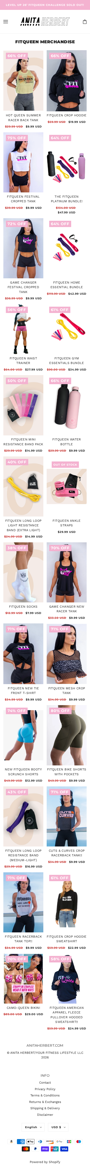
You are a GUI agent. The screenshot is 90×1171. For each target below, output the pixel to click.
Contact (45, 1082)
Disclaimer (45, 1115)
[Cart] (84, 21)
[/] (44, 21)
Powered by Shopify (45, 1162)
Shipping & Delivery (45, 1108)
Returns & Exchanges (45, 1102)
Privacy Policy (45, 1089)
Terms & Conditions (45, 1095)
